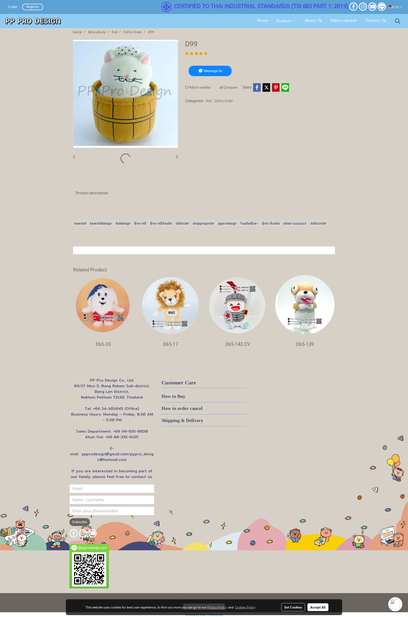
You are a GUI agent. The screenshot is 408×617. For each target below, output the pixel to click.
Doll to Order (224, 101)
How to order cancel (182, 408)
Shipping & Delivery (182, 420)
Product (284, 21)
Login (12, 7)
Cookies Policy (245, 607)
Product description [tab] (92, 193)
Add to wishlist (199, 87)
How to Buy (173, 396)
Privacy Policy (217, 607)
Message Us (212, 71)
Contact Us (375, 21)
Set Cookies (293, 607)
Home (262, 21)
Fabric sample (343, 21)
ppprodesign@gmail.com (105, 454)
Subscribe (79, 522)
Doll (209, 101)
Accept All (318, 607)
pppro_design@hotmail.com (125, 457)
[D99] (125, 94)
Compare (230, 87)
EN (396, 7)
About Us (313, 21)
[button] (397, 21)
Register (32, 7)
